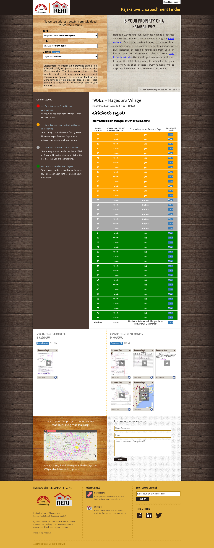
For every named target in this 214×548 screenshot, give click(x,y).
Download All (43, 343)
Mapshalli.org (99, 492)
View (170, 134)
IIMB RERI (98, 506)
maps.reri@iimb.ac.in (42, 533)
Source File (41, 377)
